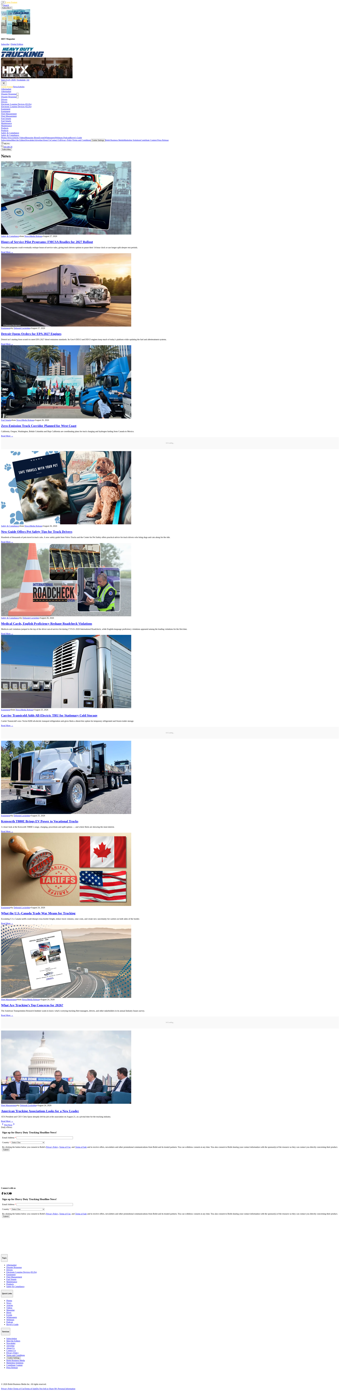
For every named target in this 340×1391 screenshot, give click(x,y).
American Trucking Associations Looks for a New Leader (40, 1111)
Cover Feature (11, 2)
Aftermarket (6, 89)
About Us (46, 140)
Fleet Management (9, 114)
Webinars (59, 138)
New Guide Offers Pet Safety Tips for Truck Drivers (36, 531)
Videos (22, 138)
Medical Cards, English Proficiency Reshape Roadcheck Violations (46, 623)
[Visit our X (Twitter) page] (7, 1194)
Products (4, 128)
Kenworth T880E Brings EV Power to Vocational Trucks (39, 821)
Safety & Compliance (10, 133)
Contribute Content (149, 140)
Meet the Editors (18, 140)
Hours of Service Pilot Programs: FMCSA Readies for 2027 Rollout (47, 242)
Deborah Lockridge (22, 328)
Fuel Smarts (6, 118)
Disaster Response (8, 94)
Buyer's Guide (76, 138)
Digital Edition (17, 44)
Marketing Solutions (132, 140)
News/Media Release (33, 236)
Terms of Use (19, 1389)
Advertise (38, 140)
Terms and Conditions (81, 140)
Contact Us (55, 140)
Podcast (66, 138)
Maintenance (6, 123)
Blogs (36, 138)
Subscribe (5, 44)
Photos (4, 138)
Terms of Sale (30, 1389)
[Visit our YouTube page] (10, 1194)
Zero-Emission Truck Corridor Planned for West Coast (38, 425)
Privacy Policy (66, 140)
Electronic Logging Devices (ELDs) (16, 104)
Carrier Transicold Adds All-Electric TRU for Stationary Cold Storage (49, 715)
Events (41, 138)
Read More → (7, 252)
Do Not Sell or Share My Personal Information (55, 1389)
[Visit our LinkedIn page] (5, 1194)
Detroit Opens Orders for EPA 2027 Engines (31, 334)
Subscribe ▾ (6, 8)
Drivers (4, 99)
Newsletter (29, 140)
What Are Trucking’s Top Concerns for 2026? (32, 1005)
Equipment (5, 109)
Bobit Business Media (114, 140)
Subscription (6, 140)
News (19, 2)
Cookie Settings (98, 140)
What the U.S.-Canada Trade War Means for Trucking (38, 913)
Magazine (29, 138)
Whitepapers (49, 138)
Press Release (163, 140)
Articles (25, 2)
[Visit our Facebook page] (2, 1194)
